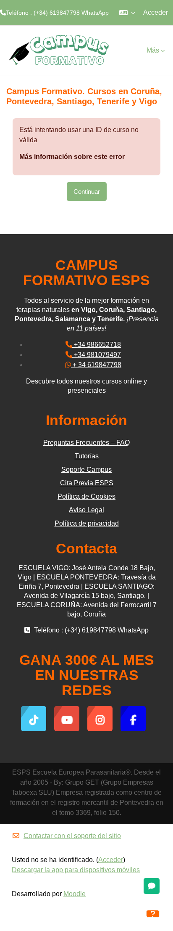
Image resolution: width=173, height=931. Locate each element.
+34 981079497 (96, 354)
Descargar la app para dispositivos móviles (76, 869)
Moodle (74, 893)
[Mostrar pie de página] (153, 914)
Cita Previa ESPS (86, 483)
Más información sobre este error (72, 156)
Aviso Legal (86, 509)
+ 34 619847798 (96, 364)
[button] (127, 12)
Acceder (155, 12)
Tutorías (87, 456)
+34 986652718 (96, 344)
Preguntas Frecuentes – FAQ (86, 442)
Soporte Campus (86, 469)
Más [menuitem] (153, 50)
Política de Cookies (86, 496)
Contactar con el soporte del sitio (72, 835)
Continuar (86, 191)
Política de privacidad (87, 523)
